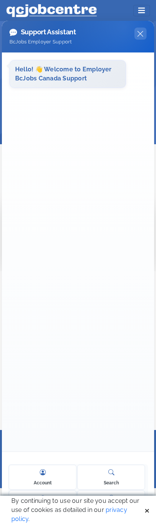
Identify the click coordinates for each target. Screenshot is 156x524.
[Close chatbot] (140, 34)
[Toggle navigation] (141, 10)
